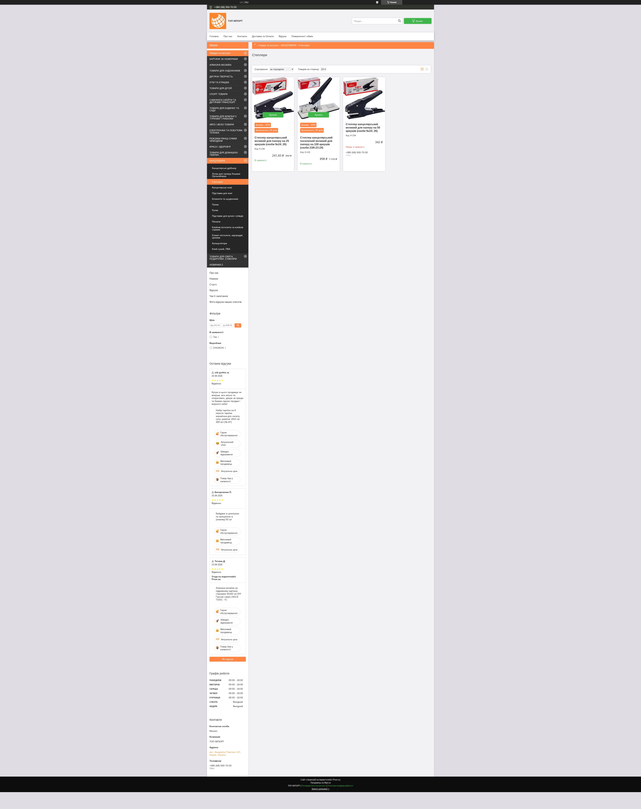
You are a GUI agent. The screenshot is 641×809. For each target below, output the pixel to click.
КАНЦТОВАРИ (288, 45)
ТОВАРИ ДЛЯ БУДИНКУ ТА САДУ (224, 109)
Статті (213, 284)
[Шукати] (399, 21)
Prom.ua (336, 780)
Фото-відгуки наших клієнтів (225, 301)
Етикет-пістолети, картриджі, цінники (227, 236)
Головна (214, 36)
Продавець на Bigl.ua (320, 783)
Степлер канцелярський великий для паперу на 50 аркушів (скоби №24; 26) (363, 127)
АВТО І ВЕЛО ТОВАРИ (221, 124)
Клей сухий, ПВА (221, 249)
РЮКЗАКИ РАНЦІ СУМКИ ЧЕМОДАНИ (223, 139)
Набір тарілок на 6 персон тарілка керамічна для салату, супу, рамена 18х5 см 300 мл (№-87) (228, 416)
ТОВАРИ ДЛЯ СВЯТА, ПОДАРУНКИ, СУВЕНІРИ (223, 257)
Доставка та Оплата (263, 36)
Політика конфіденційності (340, 786)
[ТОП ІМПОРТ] (217, 21)
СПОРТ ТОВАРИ (218, 94)
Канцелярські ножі (222, 187)
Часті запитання (218, 296)
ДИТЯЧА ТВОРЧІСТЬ (221, 76)
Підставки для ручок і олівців (227, 216)
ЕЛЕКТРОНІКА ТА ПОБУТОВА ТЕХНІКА (225, 131)
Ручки (215, 210)
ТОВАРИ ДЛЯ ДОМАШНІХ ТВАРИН (223, 153)
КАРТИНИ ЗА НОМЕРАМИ (223, 59)
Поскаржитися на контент (313, 786)
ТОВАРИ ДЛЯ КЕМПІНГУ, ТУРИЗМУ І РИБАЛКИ (223, 117)
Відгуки (282, 36)
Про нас (228, 36)
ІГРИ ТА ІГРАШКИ (219, 82)
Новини (213, 278)
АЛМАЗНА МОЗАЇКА (220, 65)
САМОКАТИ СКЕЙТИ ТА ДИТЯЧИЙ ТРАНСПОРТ (222, 101)
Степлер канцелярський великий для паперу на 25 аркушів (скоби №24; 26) (272, 141)
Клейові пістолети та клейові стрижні (227, 228)
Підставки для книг (222, 193)
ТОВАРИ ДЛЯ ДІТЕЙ (220, 88)
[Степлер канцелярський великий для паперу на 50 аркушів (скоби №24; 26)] (364, 98)
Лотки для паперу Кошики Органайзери (226, 174)
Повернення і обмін (302, 36)
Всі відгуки (227, 659)
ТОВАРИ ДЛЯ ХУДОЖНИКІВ (224, 70)
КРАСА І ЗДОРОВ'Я (220, 146)
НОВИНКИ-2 (216, 264)
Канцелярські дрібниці (224, 168)
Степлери (217, 181)
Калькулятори (219, 243)
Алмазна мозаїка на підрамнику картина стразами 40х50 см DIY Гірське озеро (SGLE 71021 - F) (228, 594)
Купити (273, 114)
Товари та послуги (268, 45)
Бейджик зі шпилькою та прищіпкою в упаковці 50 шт (227, 516)
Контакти (242, 36)
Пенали (216, 221)
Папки (215, 204)
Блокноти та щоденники (225, 199)
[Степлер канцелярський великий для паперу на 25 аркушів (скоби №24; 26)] (273, 98)
